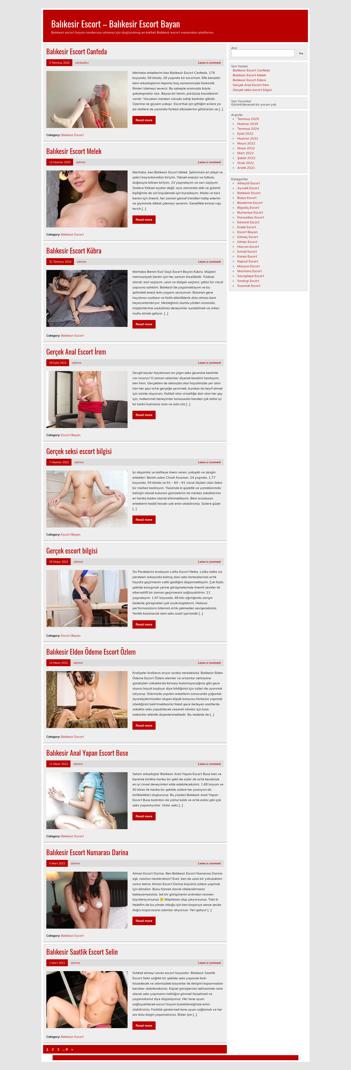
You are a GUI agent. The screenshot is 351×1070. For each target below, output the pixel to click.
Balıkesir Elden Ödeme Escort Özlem (91, 651)
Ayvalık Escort (248, 188)
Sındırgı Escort (248, 281)
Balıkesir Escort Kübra (73, 250)
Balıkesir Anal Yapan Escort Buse (87, 753)
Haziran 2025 (247, 124)
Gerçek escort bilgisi (72, 550)
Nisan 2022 (246, 148)
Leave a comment (209, 62)
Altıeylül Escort (248, 183)
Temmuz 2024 (248, 129)
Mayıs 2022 (246, 143)
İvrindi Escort (247, 251)
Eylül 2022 (245, 133)
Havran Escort (248, 247)
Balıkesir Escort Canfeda (76, 51)
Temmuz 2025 (248, 119)
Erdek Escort (246, 227)
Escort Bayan (70, 435)
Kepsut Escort (247, 261)
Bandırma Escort (250, 203)
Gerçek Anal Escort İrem (76, 351)
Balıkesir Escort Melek (73, 151)
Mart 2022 (245, 153)
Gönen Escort (247, 242)
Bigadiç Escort (248, 207)
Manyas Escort (248, 266)
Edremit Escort (248, 222)
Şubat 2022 (246, 158)
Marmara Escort (249, 271)
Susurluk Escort (248, 286)
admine (80, 162)
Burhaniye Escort (250, 212)
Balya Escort (247, 198)
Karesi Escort (247, 256)
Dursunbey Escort (250, 217)
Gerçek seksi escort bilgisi (79, 451)
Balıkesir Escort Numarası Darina (87, 852)
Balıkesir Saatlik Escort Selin (82, 952)
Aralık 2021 (246, 168)
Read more (144, 120)
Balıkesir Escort (72, 135)
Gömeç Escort (247, 237)
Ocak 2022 (245, 163)
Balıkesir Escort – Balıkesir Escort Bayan (115, 23)
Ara (234, 48)
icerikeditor (82, 62)
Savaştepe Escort (250, 276)
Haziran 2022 (247, 138)
